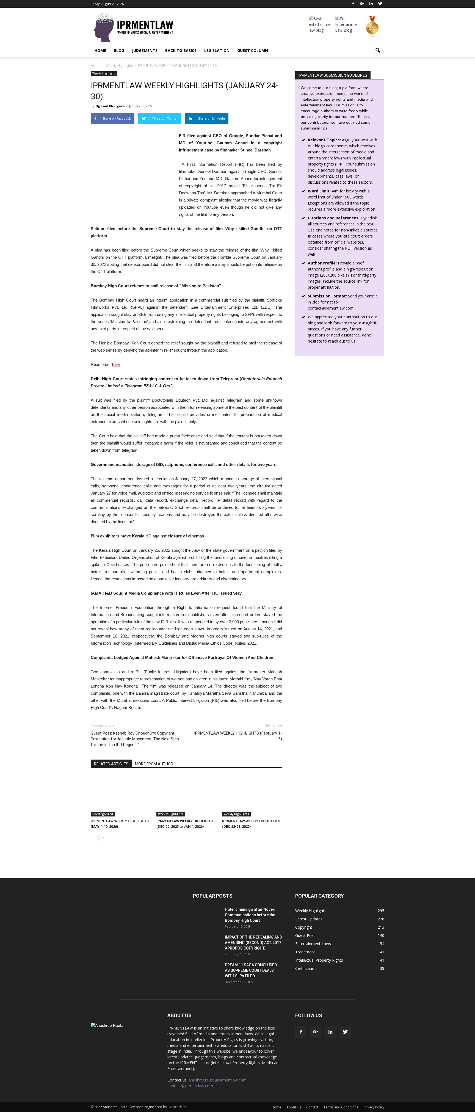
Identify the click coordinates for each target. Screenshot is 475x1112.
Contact (312, 1107)
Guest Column (252, 50)
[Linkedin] (371, 4)
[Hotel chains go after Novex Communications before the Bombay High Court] (206, 916)
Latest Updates (308, 918)
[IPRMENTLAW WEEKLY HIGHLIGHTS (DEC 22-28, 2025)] (252, 795)
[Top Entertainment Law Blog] (346, 27)
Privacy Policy (373, 1107)
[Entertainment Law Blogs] (372, 27)
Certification (306, 968)
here (116, 364)
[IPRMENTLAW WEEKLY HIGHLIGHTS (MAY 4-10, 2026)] (121, 795)
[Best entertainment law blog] (320, 27)
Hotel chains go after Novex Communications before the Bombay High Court (250, 915)
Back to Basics (181, 50)
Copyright (303, 927)
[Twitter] (380, 4)
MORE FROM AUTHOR (154, 764)
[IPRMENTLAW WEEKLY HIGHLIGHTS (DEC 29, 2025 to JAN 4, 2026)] (186, 795)
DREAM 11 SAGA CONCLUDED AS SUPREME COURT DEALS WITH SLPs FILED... (251, 970)
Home (100, 50)
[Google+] (362, 4)
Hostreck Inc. (178, 1107)
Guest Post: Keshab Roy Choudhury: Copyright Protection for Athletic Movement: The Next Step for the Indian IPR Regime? (135, 739)
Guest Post (305, 935)
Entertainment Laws (313, 943)
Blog (119, 50)
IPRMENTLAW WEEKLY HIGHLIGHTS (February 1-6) (238, 736)
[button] (377, 50)
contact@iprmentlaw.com (331, 308)
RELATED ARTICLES (111, 764)
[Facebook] (353, 4)
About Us (293, 1107)
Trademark (305, 951)
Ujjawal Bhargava (110, 106)
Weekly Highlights (104, 73)
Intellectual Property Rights (319, 960)
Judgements (145, 50)
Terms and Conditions (341, 1107)
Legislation (217, 50)
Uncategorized (102, 814)
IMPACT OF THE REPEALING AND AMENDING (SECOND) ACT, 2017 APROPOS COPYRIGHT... (253, 942)
